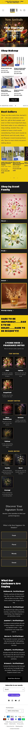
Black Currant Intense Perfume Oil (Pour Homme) (18, 163)
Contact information (14, 728)
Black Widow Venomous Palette (6, 91)
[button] (3, 10)
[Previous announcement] (3, 2)
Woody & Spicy (6, 310)
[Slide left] (10, 178)
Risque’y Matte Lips (6, 68)
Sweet (3, 280)
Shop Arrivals (14, 35)
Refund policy (12, 723)
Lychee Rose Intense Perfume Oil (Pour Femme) (6, 163)
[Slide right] (17, 178)
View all (14, 100)
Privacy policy (20, 723)
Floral (3, 221)
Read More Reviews (14, 678)
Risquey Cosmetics (13, 722)
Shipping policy (19, 726)
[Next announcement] (25, 2)
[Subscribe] (23, 689)
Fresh (3, 250)
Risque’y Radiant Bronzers (18, 91)
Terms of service (10, 726)
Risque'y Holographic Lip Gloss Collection (20, 69)
